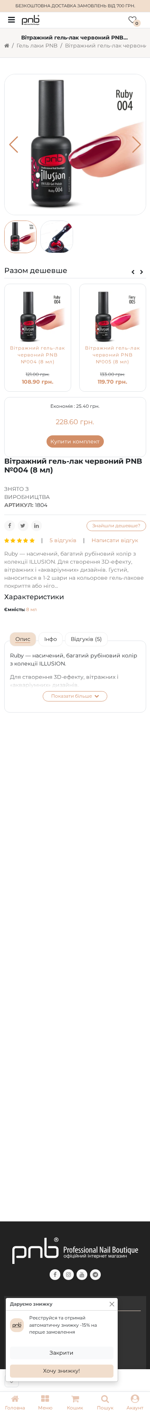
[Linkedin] (36, 525)
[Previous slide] (132, 272)
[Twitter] (23, 525)
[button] (45, 1403)
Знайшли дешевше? (116, 525)
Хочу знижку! (61, 1370)
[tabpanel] (75, 676)
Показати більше (72, 696)
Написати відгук (115, 540)
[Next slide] (141, 272)
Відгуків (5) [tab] (86, 639)
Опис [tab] (22, 639)
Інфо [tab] (50, 639)
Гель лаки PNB (37, 45)
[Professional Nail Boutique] (30, 19)
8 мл (31, 609)
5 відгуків (63, 540)
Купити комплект (75, 441)
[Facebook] (9, 525)
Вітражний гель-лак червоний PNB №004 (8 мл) (37, 355)
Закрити (61, 1352)
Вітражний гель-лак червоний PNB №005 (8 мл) (112, 355)
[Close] (111, 1304)
